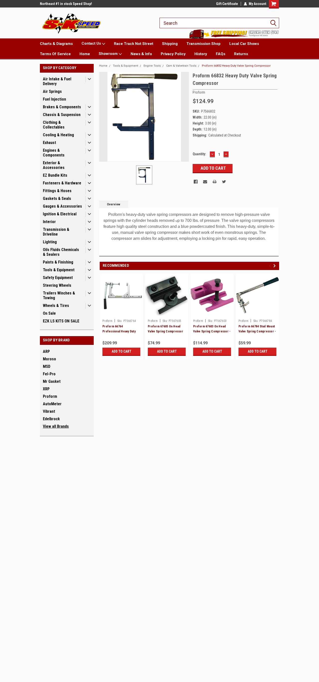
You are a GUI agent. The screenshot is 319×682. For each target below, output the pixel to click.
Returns (241, 54)
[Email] (205, 182)
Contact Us (91, 43)
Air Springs (52, 91)
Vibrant (49, 411)
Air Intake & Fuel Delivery (57, 81)
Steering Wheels (57, 285)
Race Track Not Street (133, 43)
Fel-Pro (49, 374)
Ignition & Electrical (60, 214)
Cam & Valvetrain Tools (181, 65)
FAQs (220, 54)
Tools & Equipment (59, 270)
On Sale (49, 313)
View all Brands (56, 426)
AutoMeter (52, 404)
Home (85, 54)
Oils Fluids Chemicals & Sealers (61, 252)
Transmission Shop (203, 43)
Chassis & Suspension (61, 114)
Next (275, 266)
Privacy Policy (173, 54)
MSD (46, 366)
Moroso (49, 359)
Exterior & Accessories (54, 165)
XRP (46, 389)
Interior (49, 221)
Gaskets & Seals (57, 198)
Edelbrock (51, 418)
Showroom (109, 53)
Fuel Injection (54, 99)
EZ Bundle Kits (55, 175)
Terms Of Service (55, 54)
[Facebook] (196, 182)
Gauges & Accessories (62, 206)
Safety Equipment (58, 277)
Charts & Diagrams (56, 43)
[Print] (215, 182)
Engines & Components (54, 152)
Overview (113, 204)
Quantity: (199, 154)
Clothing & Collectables (54, 125)
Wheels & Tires (56, 305)
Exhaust (49, 142)
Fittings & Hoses (57, 190)
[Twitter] (224, 182)
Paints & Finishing (58, 262)
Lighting (50, 242)
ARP (46, 351)
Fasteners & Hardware (62, 183)
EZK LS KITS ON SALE (61, 321)
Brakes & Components (62, 107)
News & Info (141, 54)
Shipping (170, 43)
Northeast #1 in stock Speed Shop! (66, 4)
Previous (271, 266)
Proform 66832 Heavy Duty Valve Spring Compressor (236, 65)
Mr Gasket (52, 381)
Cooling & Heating (58, 135)
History (200, 54)
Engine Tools (152, 65)
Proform (50, 396)
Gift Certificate (227, 4)
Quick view (121, 313)
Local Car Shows (244, 43)
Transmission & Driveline (56, 232)
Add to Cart (121, 351)
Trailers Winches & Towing (59, 295)
